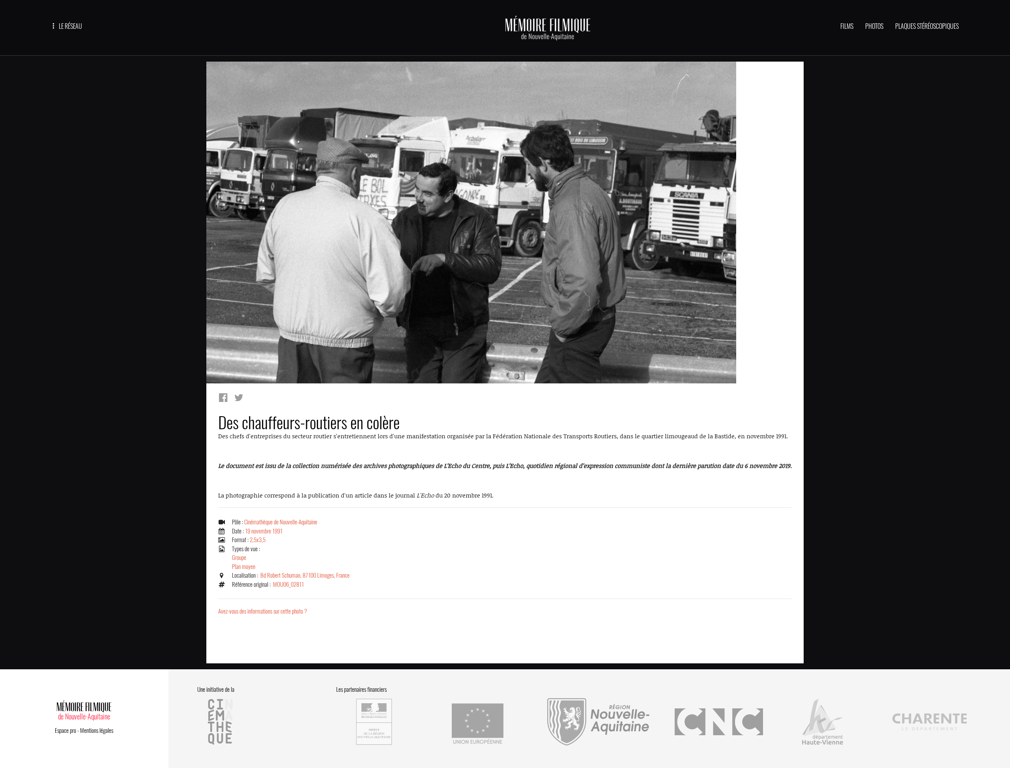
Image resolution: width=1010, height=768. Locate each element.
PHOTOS (874, 26)
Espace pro (65, 730)
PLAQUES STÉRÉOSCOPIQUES (927, 26)
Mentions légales (96, 730)
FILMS (846, 26)
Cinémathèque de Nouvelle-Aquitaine (280, 522)
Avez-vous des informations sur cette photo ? (262, 611)
